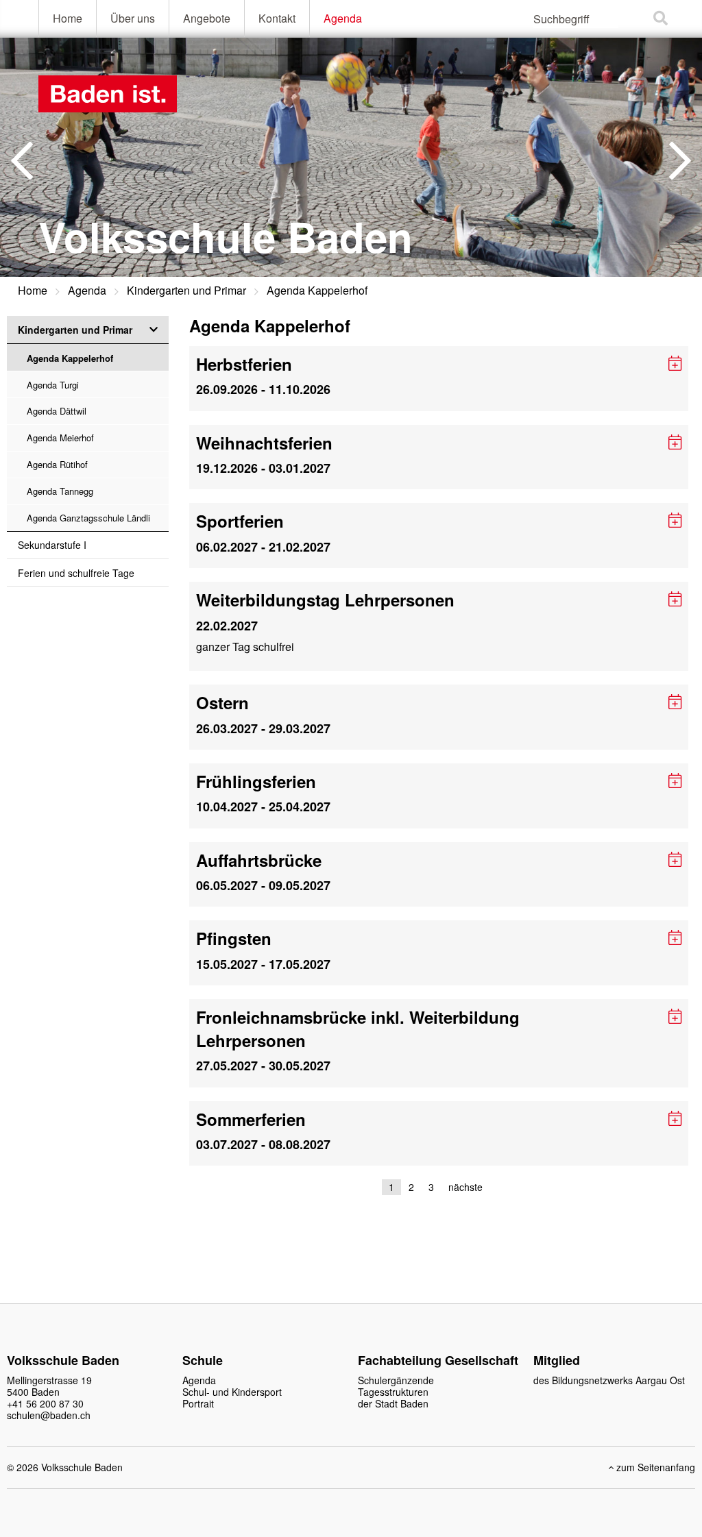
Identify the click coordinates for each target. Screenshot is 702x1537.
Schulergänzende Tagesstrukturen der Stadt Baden (396, 1391)
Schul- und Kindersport (232, 1392)
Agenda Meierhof (60, 437)
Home (67, 18)
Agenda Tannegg (60, 490)
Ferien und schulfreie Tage (76, 573)
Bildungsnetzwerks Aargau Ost (618, 1380)
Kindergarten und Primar (186, 290)
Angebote (206, 18)
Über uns (132, 18)
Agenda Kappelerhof (317, 290)
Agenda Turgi (53, 384)
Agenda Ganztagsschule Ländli (88, 517)
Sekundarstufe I (52, 545)
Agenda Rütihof (57, 464)
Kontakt (276, 18)
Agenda (343, 18)
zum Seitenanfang (654, 1467)
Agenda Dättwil (56, 410)
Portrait (198, 1403)
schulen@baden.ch (48, 1415)
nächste (465, 1187)
